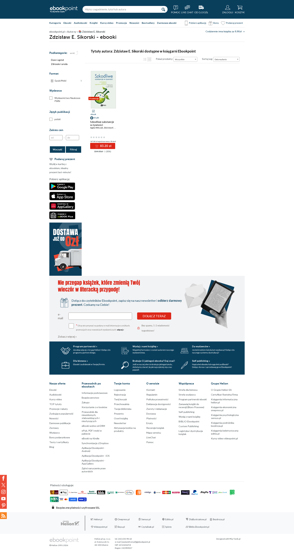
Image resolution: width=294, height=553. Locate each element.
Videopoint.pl (100, 526)
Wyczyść (57, 149)
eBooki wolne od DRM (93, 425)
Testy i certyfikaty (59, 442)
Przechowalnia (121, 404)
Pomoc (150, 442)
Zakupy (85, 402)
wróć (72, 53)
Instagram (3, 491)
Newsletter (120, 423)
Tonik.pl (236, 539)
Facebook (3, 478)
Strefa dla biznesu (188, 389)
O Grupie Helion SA (221, 389)
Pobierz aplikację (197, 22)
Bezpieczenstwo (90, 397)
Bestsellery (148, 22)
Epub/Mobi (68, 80)
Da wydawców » (201, 346)
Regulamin (151, 394)
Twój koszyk (120, 399)
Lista (145, 59)
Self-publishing (186, 411)
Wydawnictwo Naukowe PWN (67, 99)
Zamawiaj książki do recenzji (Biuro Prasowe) (191, 406)
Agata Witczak (96, 127)
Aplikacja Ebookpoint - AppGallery (93, 462)
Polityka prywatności (157, 399)
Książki (94, 22)
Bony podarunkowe (59, 437)
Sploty (168, 526)
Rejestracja (120, 394)
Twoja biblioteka (122, 408)
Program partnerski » (85, 346)
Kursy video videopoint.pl (224, 438)
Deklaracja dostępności (158, 404)
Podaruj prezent (234, 22)
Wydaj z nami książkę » (145, 346)
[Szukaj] (163, 9)
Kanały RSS (3, 515)
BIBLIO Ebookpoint (189, 421)
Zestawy (54, 427)
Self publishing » (201, 360)
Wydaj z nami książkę (189, 416)
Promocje (121, 22)
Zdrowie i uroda (59, 64)
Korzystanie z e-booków (94, 407)
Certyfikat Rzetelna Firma (224, 394)
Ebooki (67, 22)
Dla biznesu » (80, 360)
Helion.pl (98, 519)
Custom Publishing (189, 426)
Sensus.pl (146, 519)
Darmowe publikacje (60, 423)
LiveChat (151, 437)
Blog (51, 446)
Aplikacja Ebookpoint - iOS (96, 455)
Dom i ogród (57, 59)
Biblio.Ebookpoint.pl (199, 526)
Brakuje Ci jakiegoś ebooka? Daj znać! (154, 360)
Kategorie (55, 22)
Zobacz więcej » (67, 336)
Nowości (134, 22)
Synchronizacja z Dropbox (95, 443)
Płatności (151, 418)
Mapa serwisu (153, 432)
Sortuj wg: (207, 58)
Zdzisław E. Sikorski (112, 127)
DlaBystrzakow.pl (198, 519)
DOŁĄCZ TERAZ (154, 316)
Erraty (149, 423)
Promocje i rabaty (58, 408)
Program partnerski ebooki (193, 399)
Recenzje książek (155, 427)
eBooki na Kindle (90, 438)
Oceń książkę (121, 418)
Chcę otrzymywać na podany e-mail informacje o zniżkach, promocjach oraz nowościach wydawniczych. (103, 327)
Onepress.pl (124, 519)
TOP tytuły (55, 404)
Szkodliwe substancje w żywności (102, 123)
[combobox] (185, 59)
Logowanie (120, 389)
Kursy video (106, 22)
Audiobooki (80, 22)
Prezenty (119, 413)
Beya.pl (121, 526)
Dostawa (151, 413)
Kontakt (150, 389)
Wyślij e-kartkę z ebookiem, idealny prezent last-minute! (60, 168)
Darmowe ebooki (166, 22)
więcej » (120, 329)
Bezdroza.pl (219, 519)
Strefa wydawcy (187, 394)
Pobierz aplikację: (59, 179)
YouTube (3, 498)
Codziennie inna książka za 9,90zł (224, 31)
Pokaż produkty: (164, 58)
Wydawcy (54, 432)
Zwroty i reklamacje (156, 408)
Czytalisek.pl (147, 526)
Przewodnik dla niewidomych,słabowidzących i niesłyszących (91, 416)
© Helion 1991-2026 (58, 545)
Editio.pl (169, 519)
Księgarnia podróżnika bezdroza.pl (222, 424)
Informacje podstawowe (95, 392)
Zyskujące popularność (61, 413)
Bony (216, 22)
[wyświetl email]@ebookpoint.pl (135, 542)
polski (57, 119)
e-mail (60, 316)
